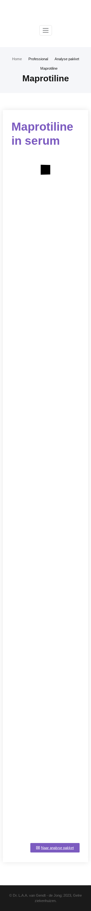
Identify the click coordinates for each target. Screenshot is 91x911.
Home (17, 59)
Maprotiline (49, 68)
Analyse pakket (67, 59)
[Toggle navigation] (45, 30)
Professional (38, 59)
